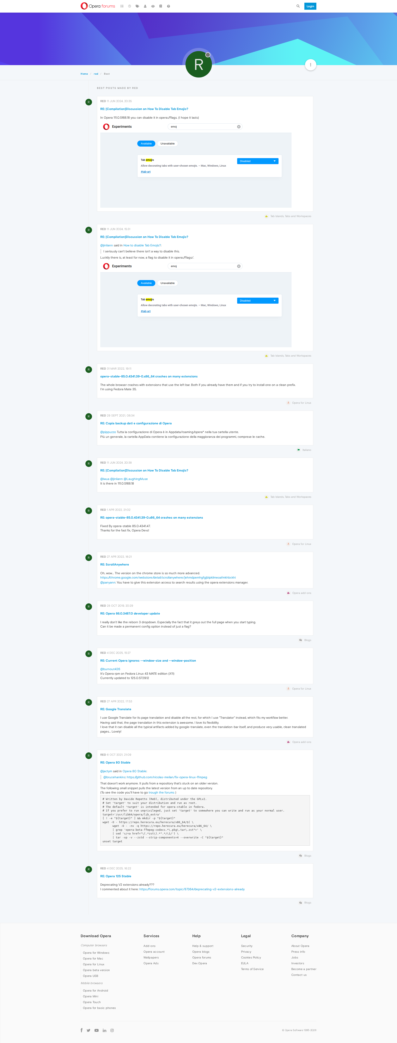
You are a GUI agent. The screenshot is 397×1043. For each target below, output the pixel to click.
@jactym (106, 771)
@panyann (107, 582)
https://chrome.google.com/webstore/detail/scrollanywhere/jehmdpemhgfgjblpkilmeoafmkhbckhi (168, 577)
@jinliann (106, 245)
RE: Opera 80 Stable (115, 762)
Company (300, 936)
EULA (244, 963)
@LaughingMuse (136, 479)
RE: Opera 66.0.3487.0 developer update (130, 613)
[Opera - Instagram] (112, 1030)
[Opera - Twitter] (88, 1030)
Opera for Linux (93, 964)
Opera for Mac (93, 958)
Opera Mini (90, 996)
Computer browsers (94, 945)
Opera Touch (92, 1002)
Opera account (154, 951)
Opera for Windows (96, 952)
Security (246, 946)
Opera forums (201, 957)
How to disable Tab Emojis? (142, 245)
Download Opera (96, 936)
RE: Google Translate (115, 709)
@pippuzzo (108, 432)
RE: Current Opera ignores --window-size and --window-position (148, 660)
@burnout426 (110, 669)
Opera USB (90, 975)
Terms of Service (252, 969)
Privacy (246, 951)
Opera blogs (200, 951)
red (103, 101)
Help (196, 936)
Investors (297, 963)
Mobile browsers (92, 983)
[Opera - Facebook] (82, 1030)
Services (151, 936)
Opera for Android (95, 990)
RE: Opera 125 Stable (115, 876)
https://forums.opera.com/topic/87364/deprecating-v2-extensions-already (192, 889)
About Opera (300, 946)
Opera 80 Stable (134, 771)
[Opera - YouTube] (96, 1030)
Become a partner (303, 969)
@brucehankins (114, 777)
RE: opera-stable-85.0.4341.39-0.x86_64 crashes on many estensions (151, 517)
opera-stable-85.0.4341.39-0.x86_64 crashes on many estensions (149, 376)
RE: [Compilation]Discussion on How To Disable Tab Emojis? (144, 109)
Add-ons (149, 946)
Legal (246, 936)
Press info (298, 951)
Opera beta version (96, 970)
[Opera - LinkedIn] (104, 1030)
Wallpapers (151, 957)
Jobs (294, 957)
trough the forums (161, 792)
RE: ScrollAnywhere (114, 564)
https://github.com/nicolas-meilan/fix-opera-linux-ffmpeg (167, 777)
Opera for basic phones (99, 1008)
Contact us (299, 974)
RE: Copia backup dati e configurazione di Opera (136, 423)
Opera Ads (151, 963)
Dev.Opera (199, 963)
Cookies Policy (251, 957)
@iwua (104, 479)
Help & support (202, 946)
